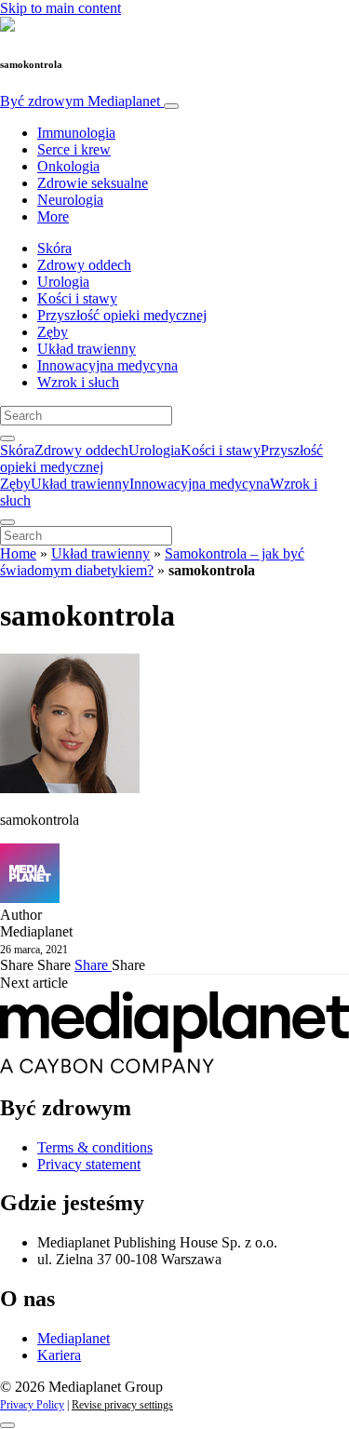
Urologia (63, 282)
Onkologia (68, 166)
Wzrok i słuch (78, 382)
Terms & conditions (95, 1147)
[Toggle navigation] (171, 106)
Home (18, 553)
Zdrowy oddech (84, 265)
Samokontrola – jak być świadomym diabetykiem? (152, 562)
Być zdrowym (80, 101)
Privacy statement (89, 1164)
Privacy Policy (32, 1404)
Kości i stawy (77, 298)
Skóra (54, 248)
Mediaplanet (73, 1338)
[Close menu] (7, 522)
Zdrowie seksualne (92, 183)
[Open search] (7, 438)
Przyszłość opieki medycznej (122, 315)
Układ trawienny (86, 349)
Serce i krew (74, 149)
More (53, 216)
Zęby (52, 332)
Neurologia (70, 200)
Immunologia (76, 133)
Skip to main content (60, 8)
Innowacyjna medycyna (107, 365)
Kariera (59, 1355)
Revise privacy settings (122, 1404)
